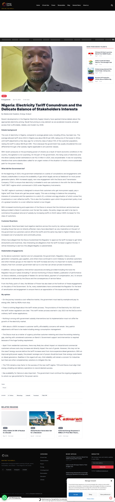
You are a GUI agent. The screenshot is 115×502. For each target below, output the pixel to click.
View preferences (105, 494)
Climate (42, 479)
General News (77, 5)
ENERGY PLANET (10, 493)
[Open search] (112, 5)
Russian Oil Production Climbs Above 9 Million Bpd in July (103, 79)
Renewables (61, 5)
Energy (42, 467)
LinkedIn (28, 395)
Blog (68, 5)
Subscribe (102, 467)
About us (86, 5)
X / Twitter (10, 395)
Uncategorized (44, 470)
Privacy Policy (90, 498)
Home (38, 5)
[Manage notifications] (110, 498)
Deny (90, 494)
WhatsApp (19, 395)
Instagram (17, 469)
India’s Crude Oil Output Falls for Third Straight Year (103, 61)
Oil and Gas (45, 5)
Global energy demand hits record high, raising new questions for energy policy (103, 70)
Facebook (36, 395)
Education (43, 476)
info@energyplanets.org (102, 471)
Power (53, 5)
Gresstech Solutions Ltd (36, 493)
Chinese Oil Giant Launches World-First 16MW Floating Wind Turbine (103, 53)
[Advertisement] (57, 24)
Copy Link (44, 395)
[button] (111, 481)
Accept (76, 494)
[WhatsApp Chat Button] (4, 497)
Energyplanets (5, 99)
